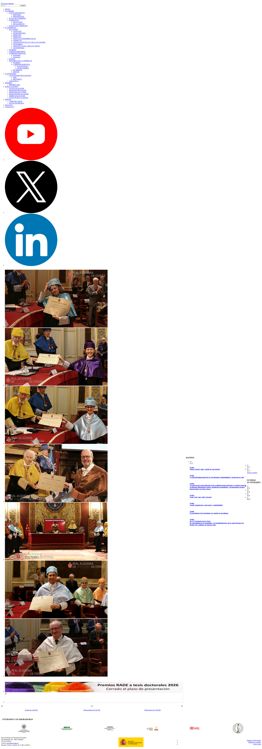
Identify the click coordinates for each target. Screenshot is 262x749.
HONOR (12, 59)
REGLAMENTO (19, 24)
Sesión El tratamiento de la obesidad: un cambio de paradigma (209, 512)
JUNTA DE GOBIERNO (17, 18)
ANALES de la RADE (16, 88)
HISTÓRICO (17, 79)
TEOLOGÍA (17, 31)
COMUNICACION (15, 101)
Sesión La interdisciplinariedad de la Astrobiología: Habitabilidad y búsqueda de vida (217, 476)
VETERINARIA (18, 48)
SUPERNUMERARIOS (17, 51)
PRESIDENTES (18, 16)
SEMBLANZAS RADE (17, 96)
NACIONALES (22, 66)
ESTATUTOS (17, 22)
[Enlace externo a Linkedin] (31, 265)
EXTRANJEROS (23, 68)
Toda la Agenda (252, 473)
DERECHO (17, 35)
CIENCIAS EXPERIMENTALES (24, 39)
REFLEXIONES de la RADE (19, 94)
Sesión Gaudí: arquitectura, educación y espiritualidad (206, 504)
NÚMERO (16, 63)
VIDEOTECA (14, 81)
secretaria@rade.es (12, 743)
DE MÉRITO (17, 70)
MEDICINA (17, 37)
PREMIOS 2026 (14, 85)
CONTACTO (9, 107)
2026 (14, 77)
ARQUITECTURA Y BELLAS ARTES (26, 46)
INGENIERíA (18, 44)
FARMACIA (17, 40)
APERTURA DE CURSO (17, 92)
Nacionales (16, 55)
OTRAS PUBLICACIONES (18, 98)
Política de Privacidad (254, 740)
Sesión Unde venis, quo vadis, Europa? (201, 496)
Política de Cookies (254, 742)
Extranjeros (16, 57)
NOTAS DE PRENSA (16, 103)
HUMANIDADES (19, 33)
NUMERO (12, 50)
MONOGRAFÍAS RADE (17, 90)
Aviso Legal (257, 744)
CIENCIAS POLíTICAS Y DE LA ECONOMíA (29, 42)
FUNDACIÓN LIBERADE (18, 26)
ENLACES (8, 105)
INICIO (7, 9)
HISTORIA (17, 15)
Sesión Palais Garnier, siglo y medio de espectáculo (205, 468)
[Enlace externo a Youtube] (31, 160)
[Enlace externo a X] (31, 212)
